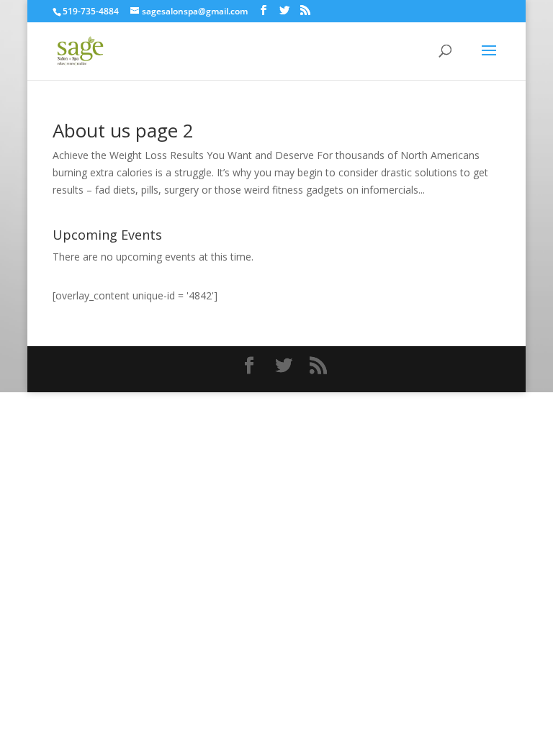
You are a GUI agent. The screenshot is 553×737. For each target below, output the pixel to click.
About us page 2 (123, 130)
